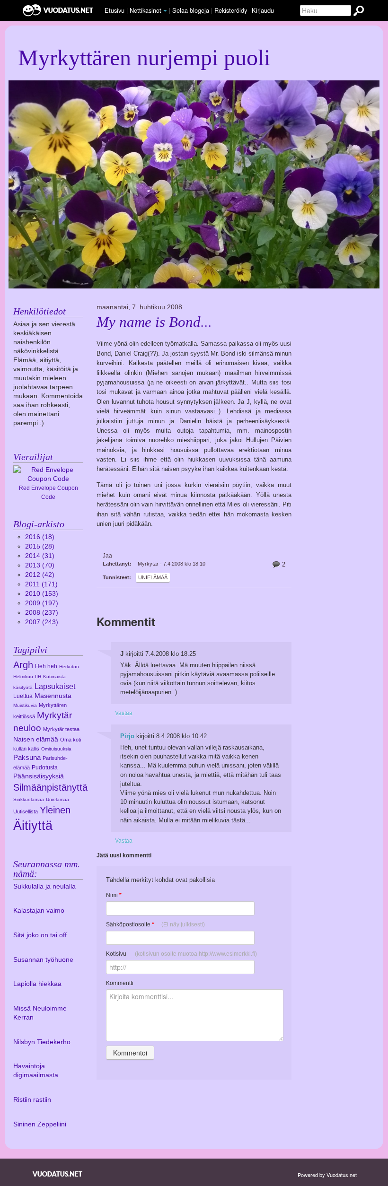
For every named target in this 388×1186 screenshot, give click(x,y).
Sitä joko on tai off (40, 935)
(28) (39, 546)
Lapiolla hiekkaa (37, 983)
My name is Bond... (154, 322)
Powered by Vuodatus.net (327, 1174)
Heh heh (46, 666)
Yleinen (55, 810)
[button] (165, 11)
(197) (41, 603)
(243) (41, 622)
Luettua (23, 696)
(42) (39, 574)
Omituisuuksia (56, 748)
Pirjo (127, 736)
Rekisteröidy (230, 10)
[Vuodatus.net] (57, 1174)
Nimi (114, 895)
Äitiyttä (33, 825)
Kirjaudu (263, 10)
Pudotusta (45, 767)
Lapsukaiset (55, 686)
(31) (39, 555)
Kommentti (119, 983)
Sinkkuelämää (28, 799)
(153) (41, 593)
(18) (39, 537)
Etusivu (114, 10)
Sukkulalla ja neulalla (44, 886)
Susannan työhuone (43, 959)
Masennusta (53, 695)
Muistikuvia (25, 705)
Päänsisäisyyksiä (38, 776)
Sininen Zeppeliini (39, 1124)
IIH (38, 676)
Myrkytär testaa (61, 729)
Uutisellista (25, 811)
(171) (41, 584)
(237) (41, 612)
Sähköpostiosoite (155, 924)
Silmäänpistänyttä (50, 787)
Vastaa (123, 712)
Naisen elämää (35, 739)
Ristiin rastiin (32, 1099)
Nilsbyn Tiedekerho (42, 1042)
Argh (23, 665)
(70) (39, 565)
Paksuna (27, 757)
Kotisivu (181, 954)
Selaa (190, 10)
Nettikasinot (145, 10)
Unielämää (153, 577)
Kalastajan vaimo (38, 910)
